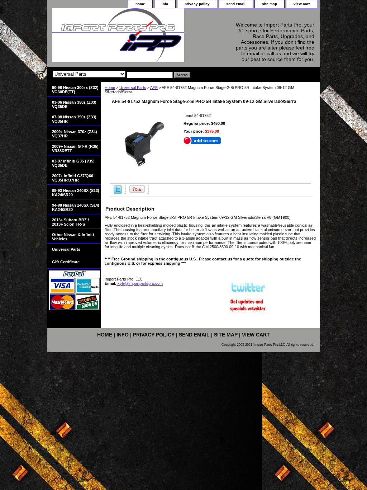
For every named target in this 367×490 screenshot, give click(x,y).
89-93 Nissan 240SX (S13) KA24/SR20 (75, 192)
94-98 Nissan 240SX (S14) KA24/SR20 (75, 207)
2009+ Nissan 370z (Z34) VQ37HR (74, 133)
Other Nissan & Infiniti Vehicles (73, 236)
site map (269, 4)
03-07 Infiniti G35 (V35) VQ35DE (73, 163)
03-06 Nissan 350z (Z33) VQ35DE (74, 104)
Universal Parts (132, 87)
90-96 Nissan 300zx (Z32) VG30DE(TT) (75, 89)
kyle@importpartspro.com (139, 283)
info (165, 4)
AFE (154, 87)
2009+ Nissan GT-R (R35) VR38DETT (75, 148)
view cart (302, 4)
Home (110, 87)
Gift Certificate (66, 262)
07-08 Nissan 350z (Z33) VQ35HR (74, 119)
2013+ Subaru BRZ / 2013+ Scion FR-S (70, 222)
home (140, 4)
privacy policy (197, 4)
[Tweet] (118, 192)
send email (236, 4)
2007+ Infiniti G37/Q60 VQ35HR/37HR (72, 178)
